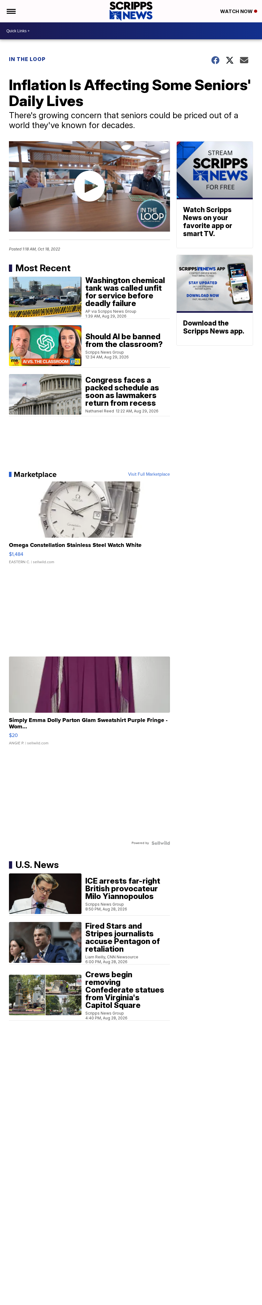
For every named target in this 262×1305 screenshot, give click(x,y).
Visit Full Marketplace (149, 474)
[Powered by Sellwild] (160, 843)
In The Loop (27, 59)
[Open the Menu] (11, 11)
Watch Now (237, 11)
